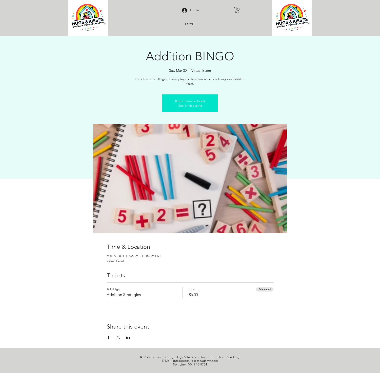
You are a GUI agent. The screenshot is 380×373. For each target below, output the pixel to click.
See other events (190, 105)
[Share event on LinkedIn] (128, 337)
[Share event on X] (118, 337)
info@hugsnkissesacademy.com (195, 361)
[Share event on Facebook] (108, 337)
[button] (237, 10)
